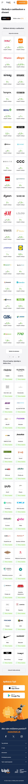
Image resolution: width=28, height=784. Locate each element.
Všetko (5, 18)
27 (18, 357)
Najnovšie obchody (13, 33)
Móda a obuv (18, 18)
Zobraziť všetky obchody (14, 670)
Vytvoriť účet (22, 2)
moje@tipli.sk (14, 732)
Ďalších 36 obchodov (14, 351)
